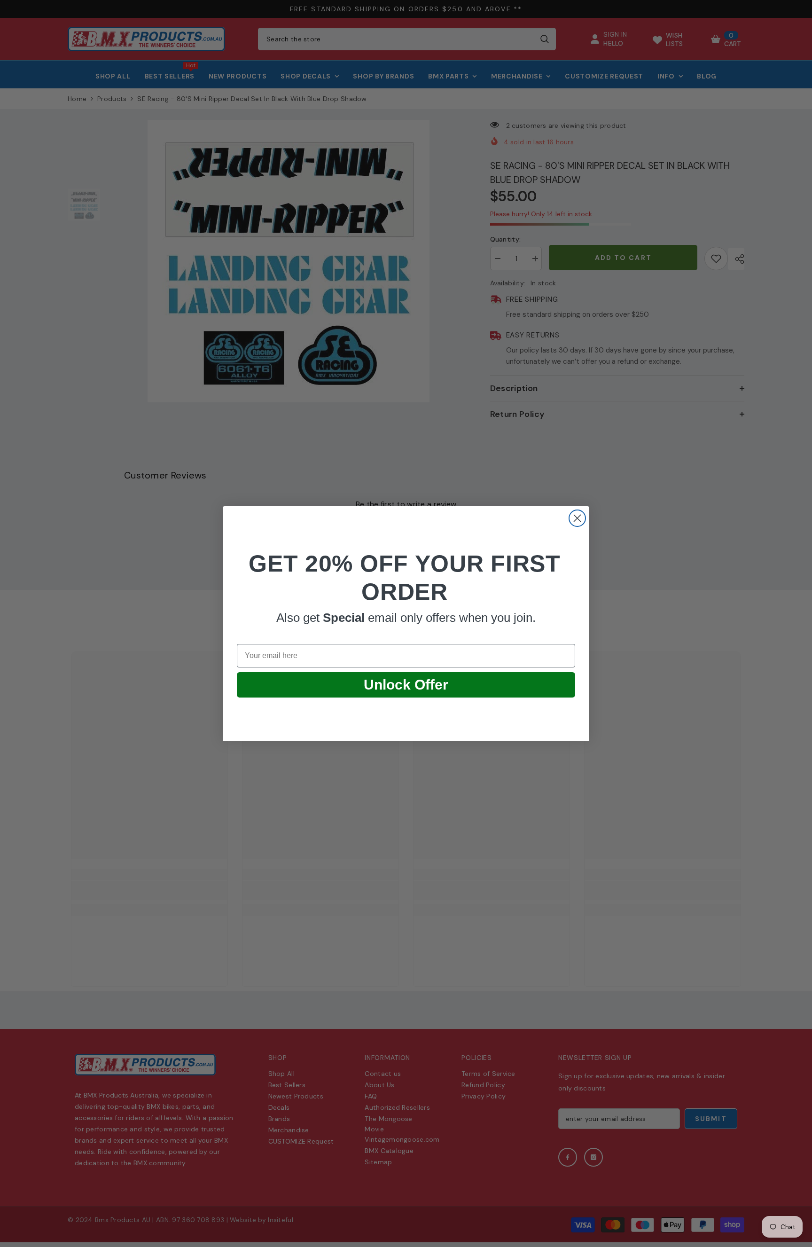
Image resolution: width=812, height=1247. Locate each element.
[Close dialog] (577, 518)
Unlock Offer (406, 684)
